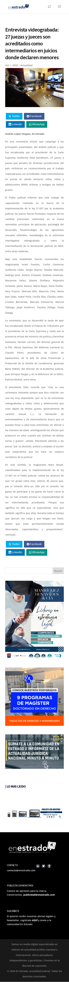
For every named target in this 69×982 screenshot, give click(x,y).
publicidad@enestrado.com (39, 894)
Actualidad (26, 65)
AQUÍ (35, 920)
